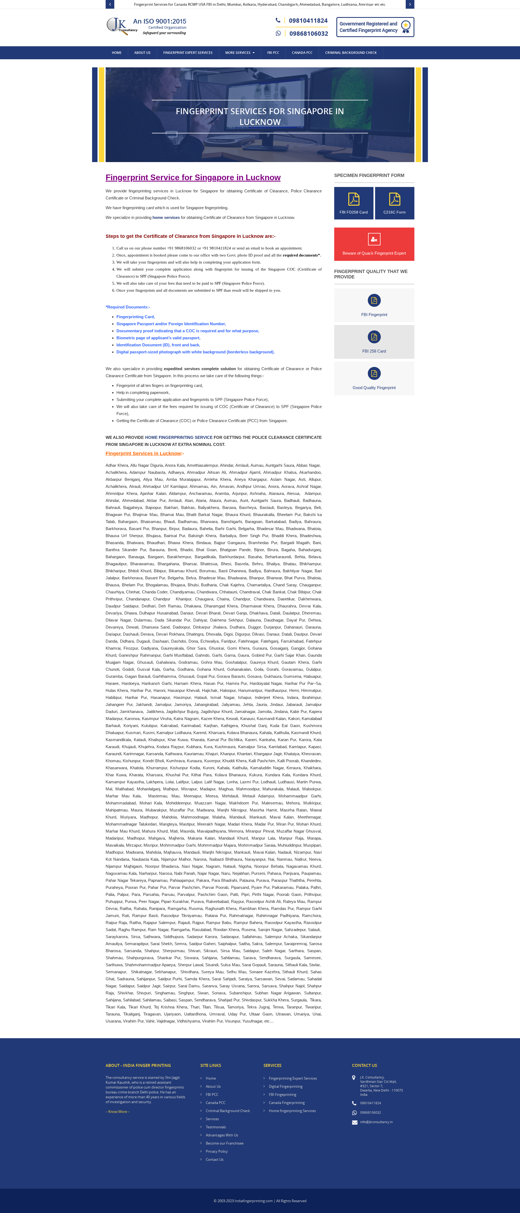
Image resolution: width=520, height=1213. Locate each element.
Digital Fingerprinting (286, 1086)
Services (212, 1118)
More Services (238, 52)
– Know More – (118, 1111)
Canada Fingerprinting (287, 1102)
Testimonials (216, 1127)
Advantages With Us (222, 1135)
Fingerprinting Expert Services (293, 1078)
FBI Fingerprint (374, 314)
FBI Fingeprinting (282, 1094)
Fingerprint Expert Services (188, 52)
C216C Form (395, 212)
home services (166, 217)
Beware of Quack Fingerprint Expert (374, 253)
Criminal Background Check (351, 52)
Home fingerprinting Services (292, 1110)
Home (117, 52)
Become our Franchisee (225, 1143)
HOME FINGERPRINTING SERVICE (179, 437)
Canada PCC (215, 1102)
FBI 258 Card (374, 351)
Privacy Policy (217, 1151)
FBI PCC (273, 52)
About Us (142, 52)
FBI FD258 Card (354, 212)
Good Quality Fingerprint (374, 387)
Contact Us (122, 65)
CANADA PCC (302, 52)
